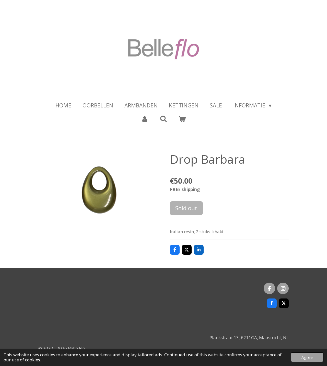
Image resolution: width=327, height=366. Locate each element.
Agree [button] (307, 357)
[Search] (163, 119)
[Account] (145, 119)
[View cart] (182, 119)
